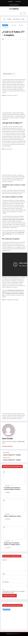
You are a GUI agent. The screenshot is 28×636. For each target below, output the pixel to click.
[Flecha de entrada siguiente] (24, 460)
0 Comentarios (6, 27)
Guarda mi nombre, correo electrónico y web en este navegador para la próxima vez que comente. (13, 592)
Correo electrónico (5, 581)
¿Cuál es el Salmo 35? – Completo (12, 460)
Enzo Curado (14, 25)
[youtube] (17, 5)
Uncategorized (7, 609)
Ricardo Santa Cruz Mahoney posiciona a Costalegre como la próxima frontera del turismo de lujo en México (12, 543)
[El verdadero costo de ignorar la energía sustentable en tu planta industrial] (14, 477)
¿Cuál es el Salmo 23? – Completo (12, 455)
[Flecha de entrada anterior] (24, 454)
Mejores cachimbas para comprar (12, 516)
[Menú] (2, 13)
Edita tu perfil (21, 441)
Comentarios (4, 559)
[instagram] (16, 5)
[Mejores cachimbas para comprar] (14, 506)
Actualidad (5, 25)
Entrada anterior (6, 452)
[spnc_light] (24, 13)
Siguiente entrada (6, 457)
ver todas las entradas (7, 446)
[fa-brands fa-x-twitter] (12, 5)
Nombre (3, 573)
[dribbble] (14, 5)
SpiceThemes (19, 633)
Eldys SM (7, 485)
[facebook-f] (10, 5)
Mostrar (13, 73)
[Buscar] (21, 13)
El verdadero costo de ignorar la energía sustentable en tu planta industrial (12, 488)
